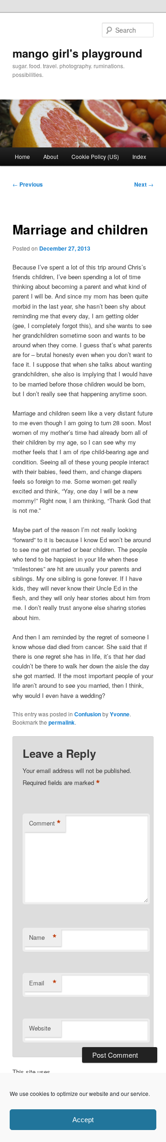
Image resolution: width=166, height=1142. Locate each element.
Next (144, 184)
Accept (83, 1120)
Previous (27, 184)
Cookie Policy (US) (95, 156)
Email (43, 983)
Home (22, 156)
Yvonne (120, 714)
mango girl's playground (77, 53)
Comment (45, 823)
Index (139, 156)
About (50, 156)
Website (40, 1028)
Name (43, 937)
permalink (61, 722)
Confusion (87, 714)
